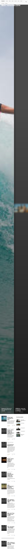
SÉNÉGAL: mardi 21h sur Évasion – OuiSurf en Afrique (20, 409)
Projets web (9, 442)
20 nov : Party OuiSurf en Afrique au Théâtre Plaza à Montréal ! (10, 431)
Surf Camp (3, 3)
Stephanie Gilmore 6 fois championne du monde (6, 409)
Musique (6, 3)
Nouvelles (12, 428)
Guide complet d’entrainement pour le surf (23, 420)
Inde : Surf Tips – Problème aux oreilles (11, 514)
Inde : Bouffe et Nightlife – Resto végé (11, 500)
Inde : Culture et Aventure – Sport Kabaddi (11, 543)
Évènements (9, 428)
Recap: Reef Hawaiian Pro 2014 (10, 418)
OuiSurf (9, 469)
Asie (7, 498)
